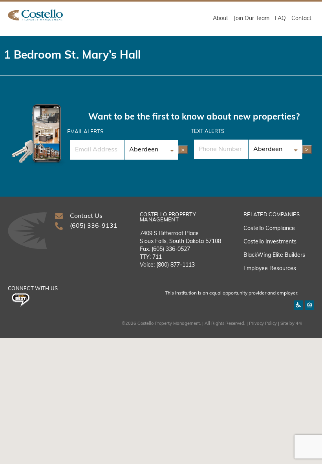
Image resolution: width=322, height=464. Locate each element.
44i (299, 324)
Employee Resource (268, 269)
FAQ (280, 19)
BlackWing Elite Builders (274, 255)
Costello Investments (269, 242)
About (220, 19)
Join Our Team (251, 19)
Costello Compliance (269, 229)
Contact (301, 19)
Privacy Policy (263, 324)
